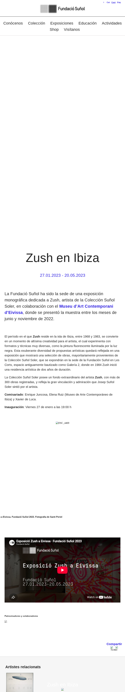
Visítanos (72, 29)
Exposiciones (61, 23)
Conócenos (13, 23)
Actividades (112, 23)
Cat (108, 2)
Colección (36, 23)
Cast (113, 2)
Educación (88, 23)
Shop (54, 29)
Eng (119, 2)
